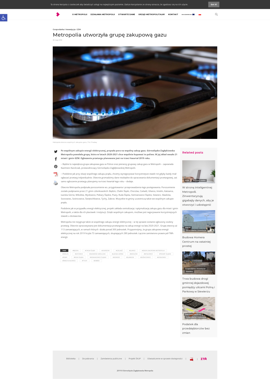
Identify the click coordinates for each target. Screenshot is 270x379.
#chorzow (105, 250)
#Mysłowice (148, 254)
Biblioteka (71, 358)
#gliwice (132, 250)
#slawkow (130, 257)
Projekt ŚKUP (135, 358)
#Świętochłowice (69, 261)
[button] (3, 17)
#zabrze (97, 261)
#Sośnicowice (145, 257)
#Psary (64, 257)
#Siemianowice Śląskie (98, 257)
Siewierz (189, 271)
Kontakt (173, 14)
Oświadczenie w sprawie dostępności (165, 358)
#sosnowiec (161, 257)
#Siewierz (116, 257)
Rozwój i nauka (199, 180)
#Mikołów (133, 254)
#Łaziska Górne (117, 254)
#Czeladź (119, 250)
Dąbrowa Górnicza (193, 314)
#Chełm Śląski (90, 250)
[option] (198, 184)
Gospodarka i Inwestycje (64, 29)
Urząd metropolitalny (151, 14)
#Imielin (65, 254)
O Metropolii (79, 14)
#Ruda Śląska (78, 257)
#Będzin (75, 250)
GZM (78, 29)
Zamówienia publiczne (111, 358)
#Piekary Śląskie (165, 254)
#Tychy (84, 261)
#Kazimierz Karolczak (97, 254)
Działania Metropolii (103, 14)
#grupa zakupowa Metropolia (153, 250)
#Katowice (79, 254)
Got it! (214, 4)
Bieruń (188, 227)
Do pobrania (88, 358)
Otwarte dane (126, 14)
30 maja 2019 (57, 40)
